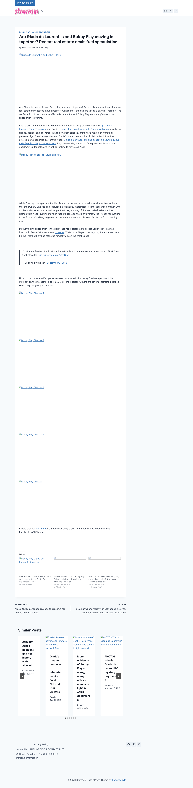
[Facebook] (165, 11)
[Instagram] (176, 11)
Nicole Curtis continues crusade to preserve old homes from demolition (40, 608)
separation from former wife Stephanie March (85, 129)
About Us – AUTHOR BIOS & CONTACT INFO (40, 749)
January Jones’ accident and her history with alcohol (28, 653)
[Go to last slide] (22, 676)
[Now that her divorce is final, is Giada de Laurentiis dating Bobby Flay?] (35, 566)
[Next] (118, 676)
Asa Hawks (29, 671)
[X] (170, 11)
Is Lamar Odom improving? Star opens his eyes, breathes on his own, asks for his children (101, 608)
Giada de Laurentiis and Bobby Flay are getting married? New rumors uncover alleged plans (103, 579)
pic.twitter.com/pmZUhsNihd (54, 255)
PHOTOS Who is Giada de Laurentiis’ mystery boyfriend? (111, 668)
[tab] (65, 718)
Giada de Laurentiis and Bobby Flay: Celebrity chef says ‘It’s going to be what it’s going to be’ (69, 579)
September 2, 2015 (57, 262)
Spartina (59, 232)
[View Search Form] (42, 11)
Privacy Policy (25, 2)
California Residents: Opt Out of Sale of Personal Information (37, 756)
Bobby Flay (24, 32)
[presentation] (57, 643)
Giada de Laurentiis (41, 32)
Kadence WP (119, 780)
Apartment (41, 528)
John (24, 47)
